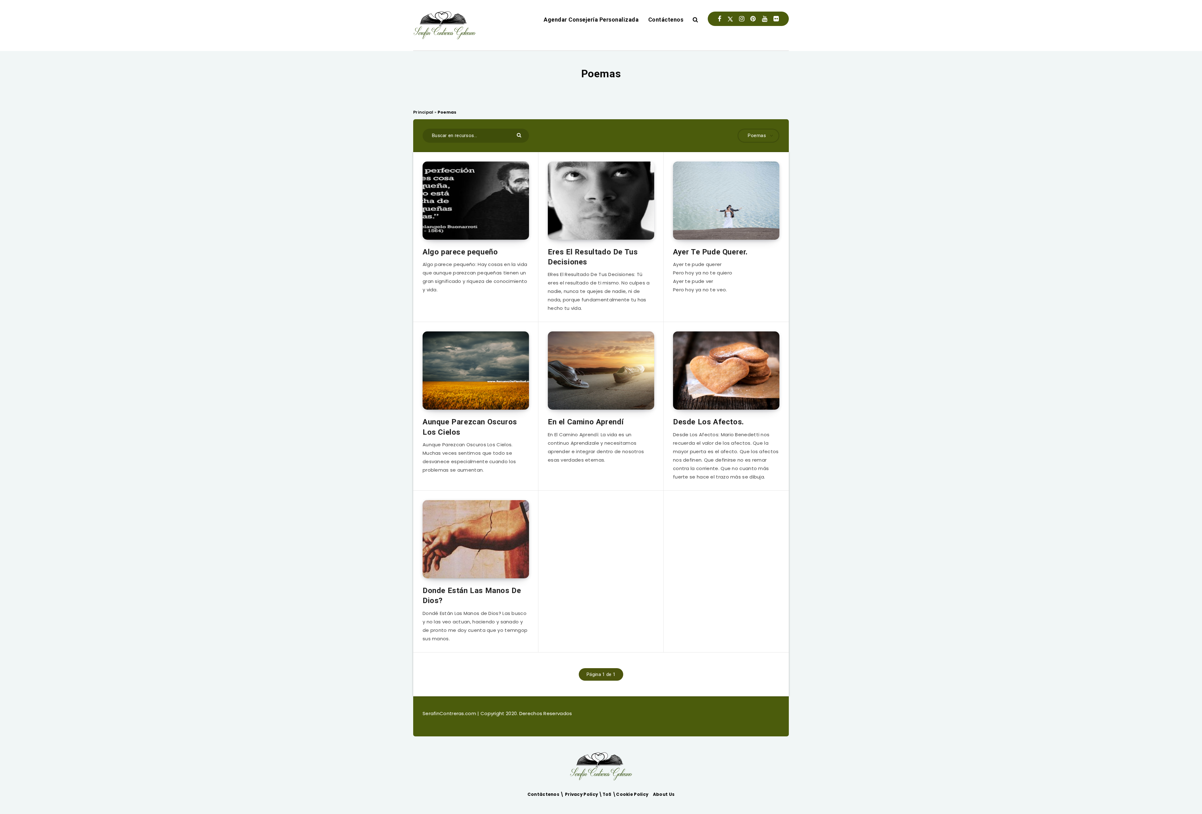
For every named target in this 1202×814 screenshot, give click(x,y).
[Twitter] (730, 18)
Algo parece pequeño (460, 252)
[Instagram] (741, 18)
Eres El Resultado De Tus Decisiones (593, 257)
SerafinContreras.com (450, 713)
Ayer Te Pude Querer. (710, 252)
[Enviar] (520, 134)
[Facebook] (719, 18)
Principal (423, 112)
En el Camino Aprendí (586, 421)
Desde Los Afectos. (708, 421)
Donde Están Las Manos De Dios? (472, 595)
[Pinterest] (753, 18)
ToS (608, 794)
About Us (664, 794)
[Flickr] (776, 18)
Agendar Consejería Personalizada (591, 19)
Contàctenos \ (546, 794)
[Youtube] (764, 18)
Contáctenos (666, 19)
